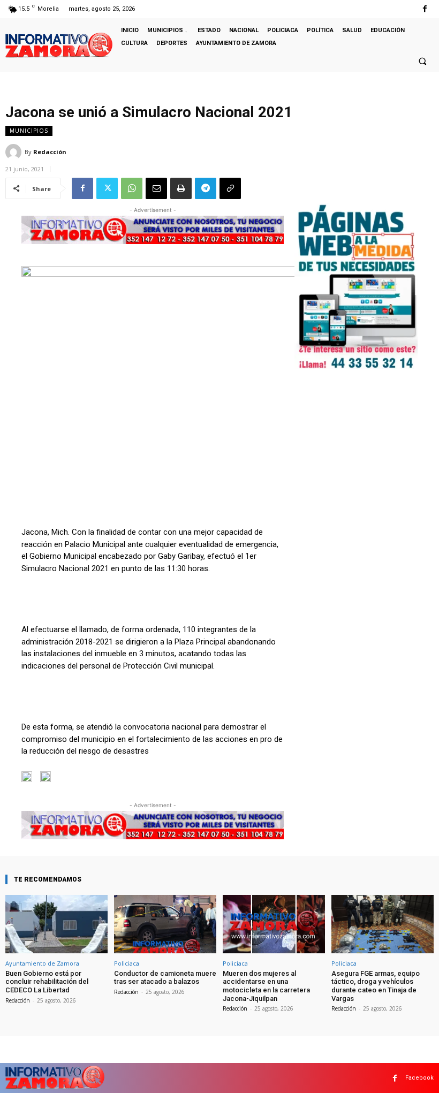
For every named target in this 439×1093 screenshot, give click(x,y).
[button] (422, 61)
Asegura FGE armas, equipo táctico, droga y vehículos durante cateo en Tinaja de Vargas (375, 986)
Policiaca (126, 963)
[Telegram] (205, 188)
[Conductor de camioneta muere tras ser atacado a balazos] (165, 924)
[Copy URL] (230, 188)
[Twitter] (107, 188)
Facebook (419, 1077)
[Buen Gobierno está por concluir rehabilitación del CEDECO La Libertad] (56, 924)
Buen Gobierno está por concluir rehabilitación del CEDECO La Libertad (46, 981)
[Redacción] (15, 152)
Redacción (49, 152)
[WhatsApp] (131, 188)
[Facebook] (425, 9)
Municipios (29, 130)
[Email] (156, 188)
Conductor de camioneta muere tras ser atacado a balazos (165, 977)
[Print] (181, 188)
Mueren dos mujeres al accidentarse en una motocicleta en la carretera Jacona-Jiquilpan (266, 986)
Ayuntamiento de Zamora (42, 963)
